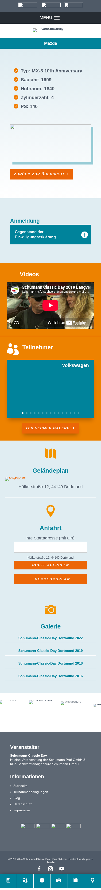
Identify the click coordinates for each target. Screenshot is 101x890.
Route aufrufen (50, 565)
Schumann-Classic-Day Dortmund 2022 (50, 638)
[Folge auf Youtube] (61, 868)
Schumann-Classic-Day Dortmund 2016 (50, 676)
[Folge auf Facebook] (39, 868)
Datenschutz (22, 804)
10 (58, 413)
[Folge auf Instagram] (50, 868)
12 (66, 413)
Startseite (20, 786)
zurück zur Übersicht (39, 174)
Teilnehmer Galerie (48, 428)
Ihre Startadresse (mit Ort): (50, 538)
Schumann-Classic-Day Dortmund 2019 (50, 651)
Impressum (21, 810)
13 (70, 413)
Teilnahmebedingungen (30, 792)
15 (78, 413)
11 (62, 413)
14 (74, 413)
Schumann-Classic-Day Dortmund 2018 (50, 663)
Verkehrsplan (52, 579)
